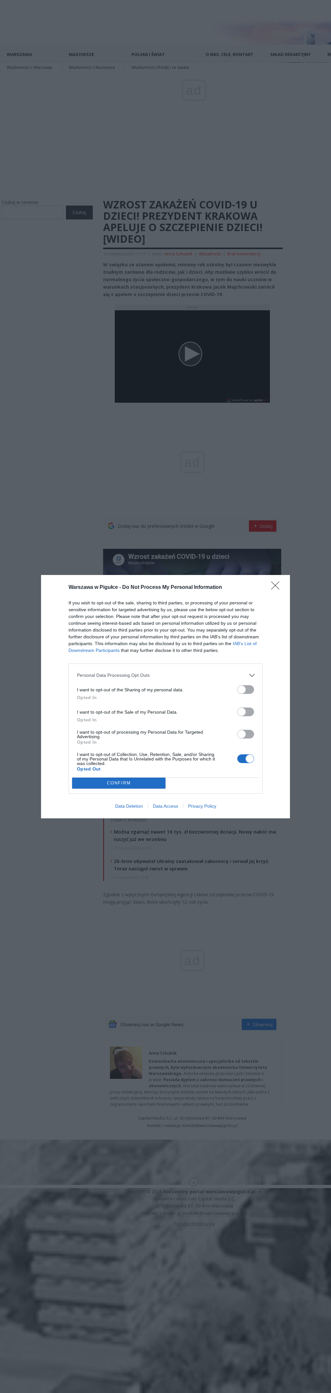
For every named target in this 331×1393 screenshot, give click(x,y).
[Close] (277, 587)
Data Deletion (129, 806)
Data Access (165, 806)
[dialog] (165, 696)
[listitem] (165, 675)
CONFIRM (119, 783)
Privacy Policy (202, 806)
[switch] (245, 689)
